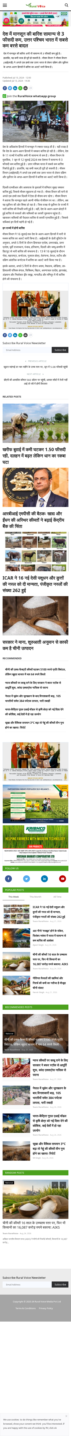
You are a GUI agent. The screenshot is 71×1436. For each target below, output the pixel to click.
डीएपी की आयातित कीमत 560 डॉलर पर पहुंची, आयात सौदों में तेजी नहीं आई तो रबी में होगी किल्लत (35, 381)
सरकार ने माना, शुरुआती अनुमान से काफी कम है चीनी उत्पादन (35, 645)
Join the (31, 96)
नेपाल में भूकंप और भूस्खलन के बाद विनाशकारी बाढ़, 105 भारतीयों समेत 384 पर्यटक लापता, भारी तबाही (49, 1095)
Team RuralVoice (41, 921)
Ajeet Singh (38, 945)
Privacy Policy (46, 1308)
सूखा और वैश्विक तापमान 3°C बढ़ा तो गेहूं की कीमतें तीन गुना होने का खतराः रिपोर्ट (49, 1148)
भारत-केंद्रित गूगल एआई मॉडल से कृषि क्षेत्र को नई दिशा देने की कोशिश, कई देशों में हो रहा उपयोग (50, 1123)
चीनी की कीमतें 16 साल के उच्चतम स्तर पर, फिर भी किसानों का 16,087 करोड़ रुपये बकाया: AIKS (50, 959)
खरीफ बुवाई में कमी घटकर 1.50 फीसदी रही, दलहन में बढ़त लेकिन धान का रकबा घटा (34, 455)
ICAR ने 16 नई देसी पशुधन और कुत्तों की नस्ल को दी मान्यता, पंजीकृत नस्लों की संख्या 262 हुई (35, 584)
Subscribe (60, 350)
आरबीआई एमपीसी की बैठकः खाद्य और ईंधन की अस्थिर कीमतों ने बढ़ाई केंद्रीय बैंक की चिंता (33, 519)
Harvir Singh (38, 992)
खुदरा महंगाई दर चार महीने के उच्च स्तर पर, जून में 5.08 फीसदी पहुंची (36, 367)
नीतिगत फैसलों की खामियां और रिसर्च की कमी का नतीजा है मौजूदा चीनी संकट (49, 983)
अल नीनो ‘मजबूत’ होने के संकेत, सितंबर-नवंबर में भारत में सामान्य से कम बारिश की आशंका (49, 935)
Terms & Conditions (26, 1308)
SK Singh (37, 1158)
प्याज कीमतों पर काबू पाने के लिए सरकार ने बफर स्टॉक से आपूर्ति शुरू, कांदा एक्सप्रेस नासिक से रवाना (50, 1067)
